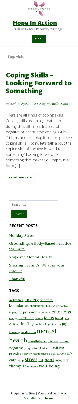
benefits (46, 300)
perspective (31, 348)
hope (48, 323)
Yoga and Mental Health (30, 257)
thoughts (32, 366)
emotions (61, 312)
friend (59, 318)
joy (64, 324)
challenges (37, 306)
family (39, 318)
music (64, 341)
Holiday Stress (22, 235)
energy (13, 318)
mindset (53, 341)
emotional (44, 312)
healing (27, 323)
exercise (26, 318)
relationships (40, 353)
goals (66, 318)
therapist (17, 366)
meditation (28, 332)
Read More (19, 177)
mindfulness (37, 341)
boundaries (18, 305)
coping (13, 312)
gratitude (14, 323)
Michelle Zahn (57, 104)
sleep (20, 360)
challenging (52, 305)
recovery (27, 353)
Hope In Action (35, 23)
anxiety (32, 299)
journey (56, 323)
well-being (49, 365)
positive (56, 347)
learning (14, 332)
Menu (39, 39)
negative (16, 348)
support (46, 359)
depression (28, 312)
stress (31, 359)
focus (49, 318)
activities (16, 300)
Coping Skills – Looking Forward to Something (39, 82)
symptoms (62, 360)
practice (15, 353)
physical (43, 348)
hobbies (39, 323)
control (64, 305)
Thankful (17, 278)
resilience (56, 353)
